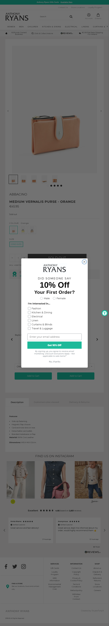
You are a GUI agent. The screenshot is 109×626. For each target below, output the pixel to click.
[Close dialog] (84, 261)
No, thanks (54, 361)
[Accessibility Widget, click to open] (105, 313)
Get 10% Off (54, 345)
